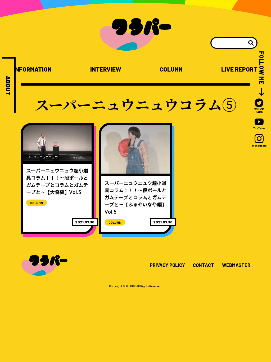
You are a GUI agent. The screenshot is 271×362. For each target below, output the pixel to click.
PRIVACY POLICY (167, 265)
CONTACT (203, 265)
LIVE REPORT (239, 69)
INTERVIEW (105, 69)
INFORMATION (32, 69)
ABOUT (8, 85)
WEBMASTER (236, 265)
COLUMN (171, 69)
